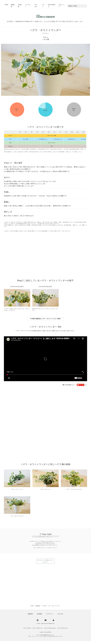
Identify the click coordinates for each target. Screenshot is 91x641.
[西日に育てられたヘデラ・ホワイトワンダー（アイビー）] (45, 297)
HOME (6, 4)
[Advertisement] (45, 256)
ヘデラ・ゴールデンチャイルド (74, 489)
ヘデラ (44, 39)
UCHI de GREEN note (49, 623)
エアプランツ (49, 614)
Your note (46, 534)
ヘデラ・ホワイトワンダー (17, 516)
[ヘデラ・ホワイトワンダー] (17, 505)
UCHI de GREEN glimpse (50, 628)
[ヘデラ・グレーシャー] (45, 478)
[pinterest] (37, 620)
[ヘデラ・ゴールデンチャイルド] (74, 478)
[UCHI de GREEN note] (45, 16)
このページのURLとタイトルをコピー (46, 561)
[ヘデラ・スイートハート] (17, 478)
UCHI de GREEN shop (62, 628)
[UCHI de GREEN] (53, 620)
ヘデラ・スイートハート (17, 489)
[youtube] (45, 620)
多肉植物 (39, 614)
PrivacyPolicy (48, 632)
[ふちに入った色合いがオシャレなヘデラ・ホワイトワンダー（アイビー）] (17, 297)
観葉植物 (30, 614)
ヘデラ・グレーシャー (45, 489)
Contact (42, 632)
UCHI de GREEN (27, 628)
